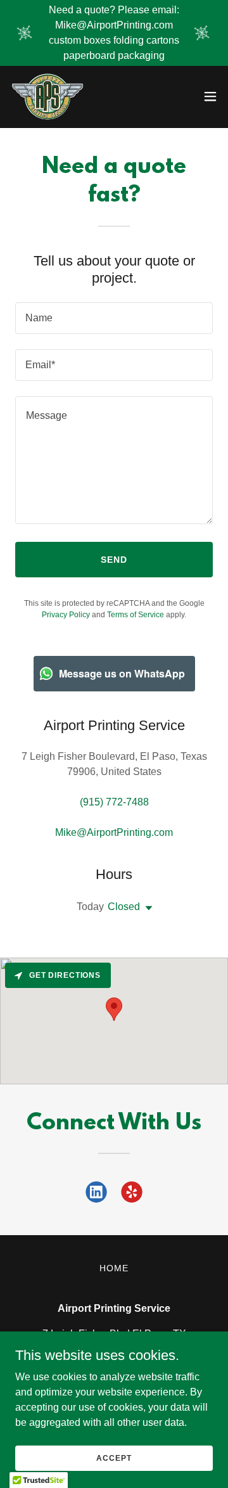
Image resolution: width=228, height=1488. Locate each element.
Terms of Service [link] (135, 614)
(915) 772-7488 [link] (114, 802)
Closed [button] (124, 906)
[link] (48, 96)
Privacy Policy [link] (66, 614)
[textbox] (114, 318)
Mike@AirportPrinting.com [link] (114, 832)
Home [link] (114, 1268)
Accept (113, 1457)
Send (114, 560)
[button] (210, 96)
